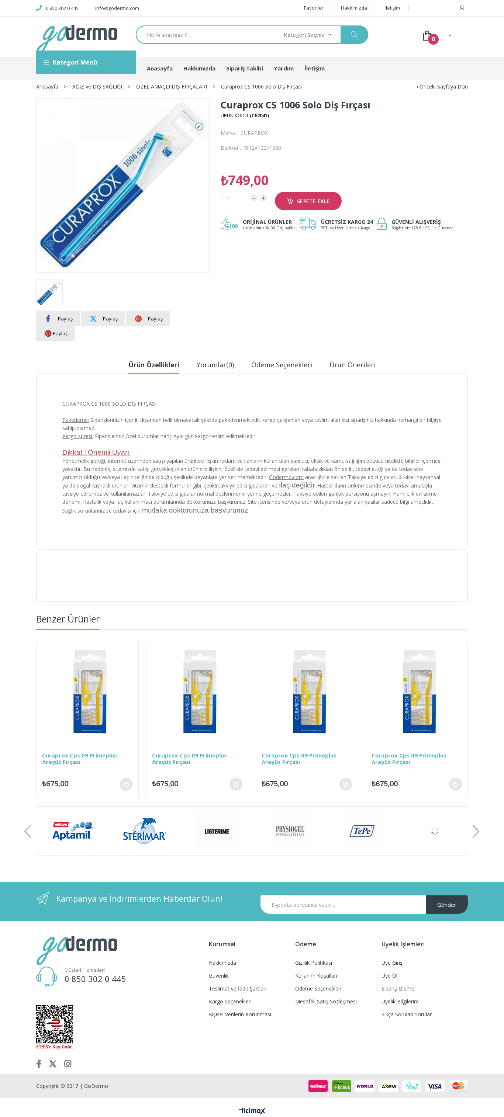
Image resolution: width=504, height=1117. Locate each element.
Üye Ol (389, 975)
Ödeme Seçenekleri (281, 364)
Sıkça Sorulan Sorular (407, 1014)
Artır (263, 198)
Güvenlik (219, 975)
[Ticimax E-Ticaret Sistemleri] (252, 1111)
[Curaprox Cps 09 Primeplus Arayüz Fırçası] (87, 692)
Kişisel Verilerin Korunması (240, 1014)
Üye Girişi (393, 962)
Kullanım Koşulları (316, 975)
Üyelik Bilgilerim (400, 1001)
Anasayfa (160, 68)
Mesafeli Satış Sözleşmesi (326, 1001)
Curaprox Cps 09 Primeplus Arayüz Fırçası (79, 758)
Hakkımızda (354, 8)
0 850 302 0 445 (62, 8)
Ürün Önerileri (352, 364)
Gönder (446, 904)
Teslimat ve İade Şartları (237, 988)
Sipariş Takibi (244, 68)
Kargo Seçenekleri (230, 1001)
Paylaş (65, 318)
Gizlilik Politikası (313, 962)
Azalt (254, 198)
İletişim (392, 8)
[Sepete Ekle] (126, 784)
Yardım (284, 68)
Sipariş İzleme (398, 988)
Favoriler (314, 8)
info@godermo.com (117, 8)
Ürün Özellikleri (153, 364)
